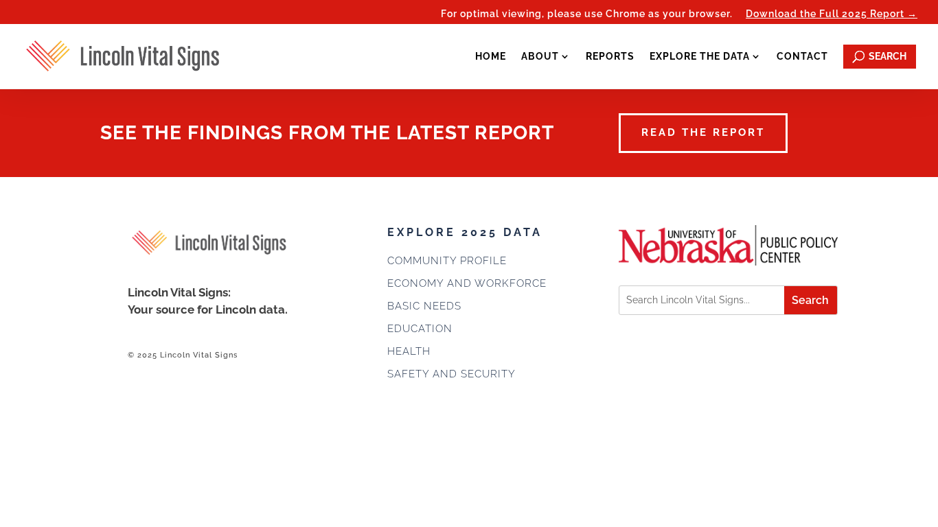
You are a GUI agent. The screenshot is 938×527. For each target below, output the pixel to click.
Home (490, 56)
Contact (802, 56)
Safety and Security (451, 374)
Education (420, 329)
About (540, 56)
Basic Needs (424, 306)
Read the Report (703, 132)
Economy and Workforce (467, 283)
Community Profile (447, 261)
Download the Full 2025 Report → (831, 14)
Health (409, 351)
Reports (610, 56)
